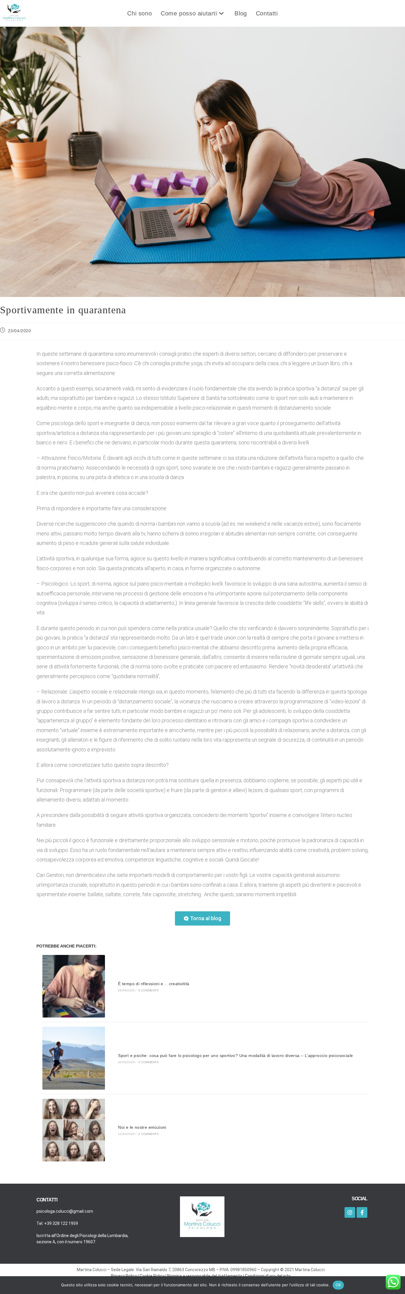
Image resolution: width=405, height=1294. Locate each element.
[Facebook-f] (362, 1212)
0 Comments (148, 990)
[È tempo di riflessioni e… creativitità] (73, 986)
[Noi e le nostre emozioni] (73, 1130)
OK (338, 1284)
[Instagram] (350, 1212)
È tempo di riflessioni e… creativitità (153, 983)
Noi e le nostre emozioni (142, 1127)
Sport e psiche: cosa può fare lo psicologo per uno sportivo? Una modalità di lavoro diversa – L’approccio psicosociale (235, 1055)
